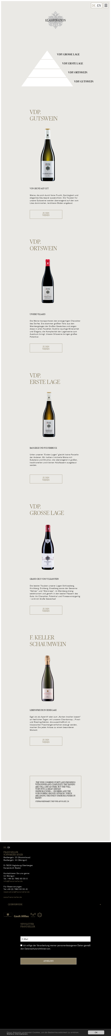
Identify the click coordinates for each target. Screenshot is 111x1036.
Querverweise (15, 904)
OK (96, 1032)
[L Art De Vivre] (33, 914)
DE (94, 5)
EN (99, 5)
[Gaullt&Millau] (21, 916)
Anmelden (48, 961)
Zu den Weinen (46, 214)
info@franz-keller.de (13, 881)
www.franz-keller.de (13, 897)
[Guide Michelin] (39, 915)
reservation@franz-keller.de (16, 892)
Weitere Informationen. (17, 1033)
